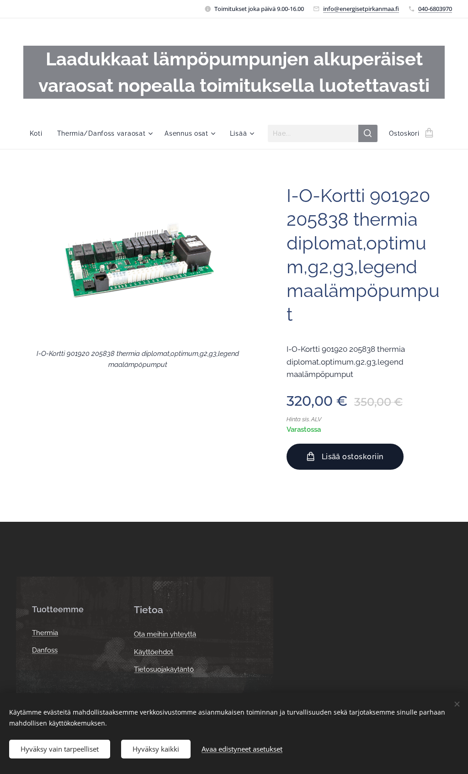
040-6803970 (435, 9)
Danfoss (45, 650)
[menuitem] (40, 133)
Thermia (45, 633)
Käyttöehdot (153, 652)
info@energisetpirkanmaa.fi (361, 9)
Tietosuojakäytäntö (164, 669)
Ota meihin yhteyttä (165, 634)
